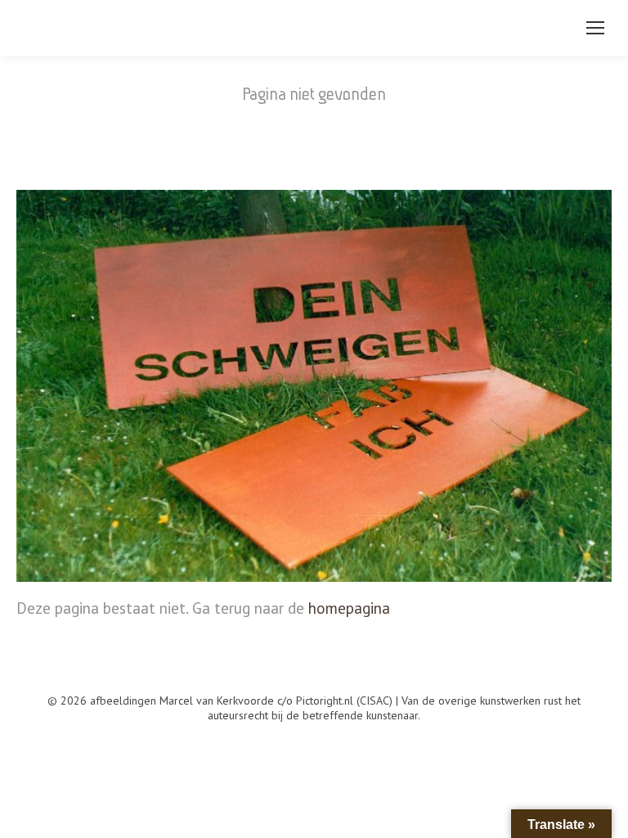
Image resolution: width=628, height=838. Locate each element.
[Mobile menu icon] (595, 27)
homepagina (349, 608)
